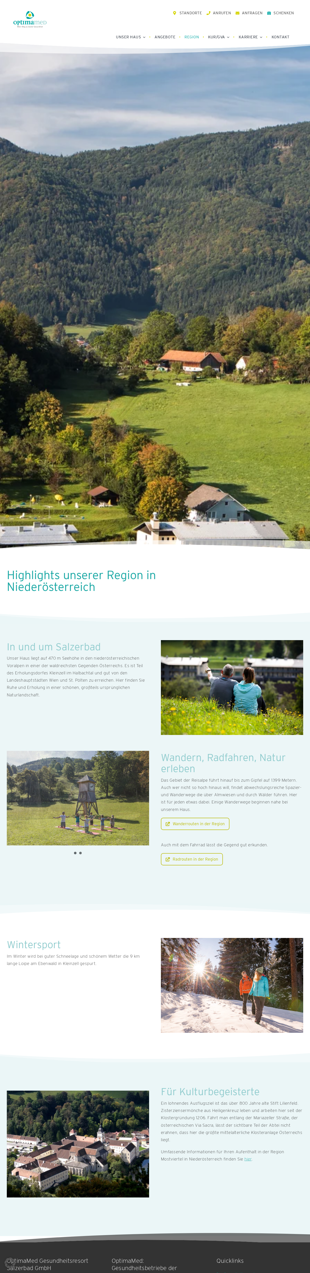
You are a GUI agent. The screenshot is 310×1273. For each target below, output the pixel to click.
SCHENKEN (283, 13)
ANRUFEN (222, 13)
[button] (10, 1263)
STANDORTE (191, 13)
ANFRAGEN (252, 13)
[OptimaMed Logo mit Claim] (30, 19)
